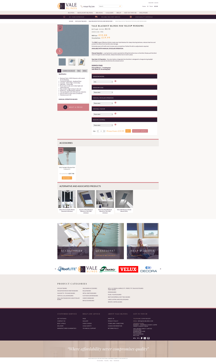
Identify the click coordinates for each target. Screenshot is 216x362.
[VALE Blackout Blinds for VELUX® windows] (73, 40)
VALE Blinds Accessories (90, 288)
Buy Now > (67, 178)
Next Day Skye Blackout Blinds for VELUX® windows (105, 211)
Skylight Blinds (85, 13)
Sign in (156, 2)
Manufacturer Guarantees (66, 328)
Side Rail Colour (99, 109)
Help (119, 13)
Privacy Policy (113, 321)
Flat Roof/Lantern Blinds (90, 295)
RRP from (94, 35)
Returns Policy (113, 328)
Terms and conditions (116, 323)
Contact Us (61, 321)
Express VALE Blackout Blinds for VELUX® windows (86, 211)
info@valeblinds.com (145, 321)
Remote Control (99, 120)
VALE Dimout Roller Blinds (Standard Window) (67, 210)
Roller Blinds (87, 290)
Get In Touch (130, 13)
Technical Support (89, 328)
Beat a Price (61, 323)
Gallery (110, 13)
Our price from (96, 38)
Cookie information (115, 326)
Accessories (72, 250)
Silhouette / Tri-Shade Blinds (66, 293)
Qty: (94, 131)
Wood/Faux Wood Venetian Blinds (67, 290)
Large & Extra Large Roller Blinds (118, 299)
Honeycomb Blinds (88, 298)
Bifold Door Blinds (88, 300)
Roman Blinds (112, 292)
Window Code (98, 87)
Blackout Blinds (138, 288)
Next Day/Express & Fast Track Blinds (119, 297)
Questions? (105, 250)
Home (71, 21)
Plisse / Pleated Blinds (114, 294)
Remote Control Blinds (115, 302)
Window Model (98, 76)
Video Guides (87, 323)
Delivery (143, 13)
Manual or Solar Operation (103, 98)
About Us (111, 318)
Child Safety (87, 326)
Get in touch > (137, 255)
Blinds (71, 13)
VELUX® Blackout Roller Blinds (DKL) (124, 210)
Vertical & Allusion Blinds (65, 295)
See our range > (68, 255)
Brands (99, 13)
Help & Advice (143, 250)
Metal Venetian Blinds (89, 293)
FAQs (84, 318)
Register (151, 2)
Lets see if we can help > (106, 255)
